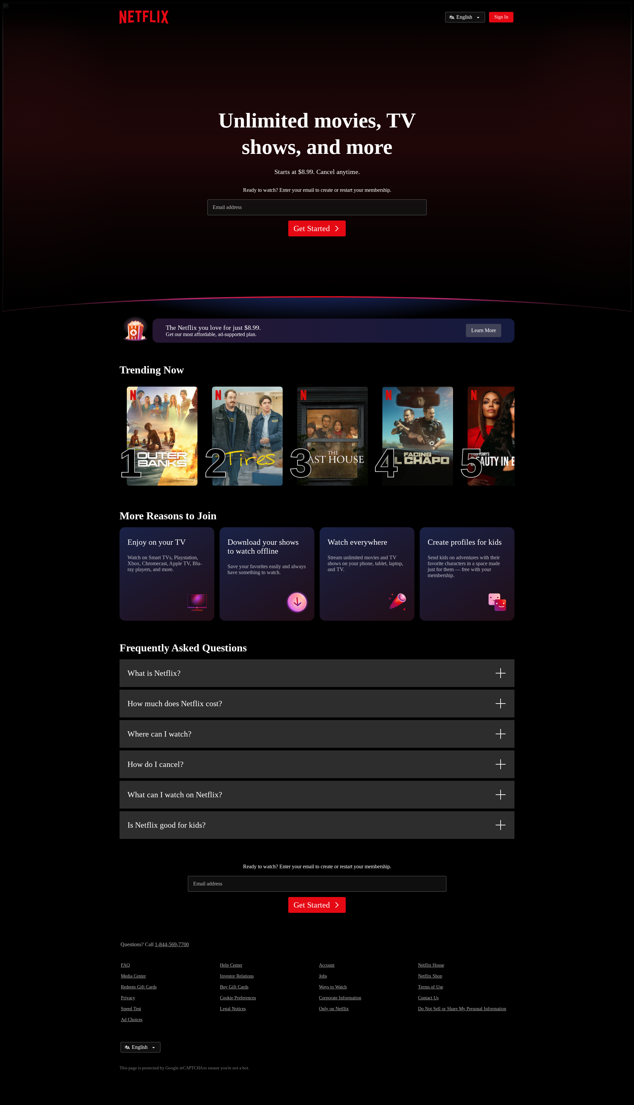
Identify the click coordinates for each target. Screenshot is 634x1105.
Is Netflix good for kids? (166, 825)
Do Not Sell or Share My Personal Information (462, 1008)
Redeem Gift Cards (139, 986)
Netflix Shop (430, 976)
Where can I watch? (159, 734)
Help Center (231, 965)
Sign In (501, 17)
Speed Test (131, 1008)
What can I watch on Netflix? (174, 794)
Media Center (133, 976)
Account (327, 965)
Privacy (128, 997)
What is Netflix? (154, 673)
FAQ (125, 965)
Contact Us (428, 997)
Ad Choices (131, 1019)
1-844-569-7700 (172, 944)
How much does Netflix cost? (174, 703)
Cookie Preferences (238, 997)
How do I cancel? (155, 764)
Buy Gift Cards (234, 986)
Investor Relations (237, 976)
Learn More (483, 330)
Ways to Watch (333, 986)
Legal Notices (233, 1008)
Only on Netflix (334, 1008)
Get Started (312, 228)
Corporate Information (340, 997)
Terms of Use (430, 986)
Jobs (323, 976)
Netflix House (431, 965)
